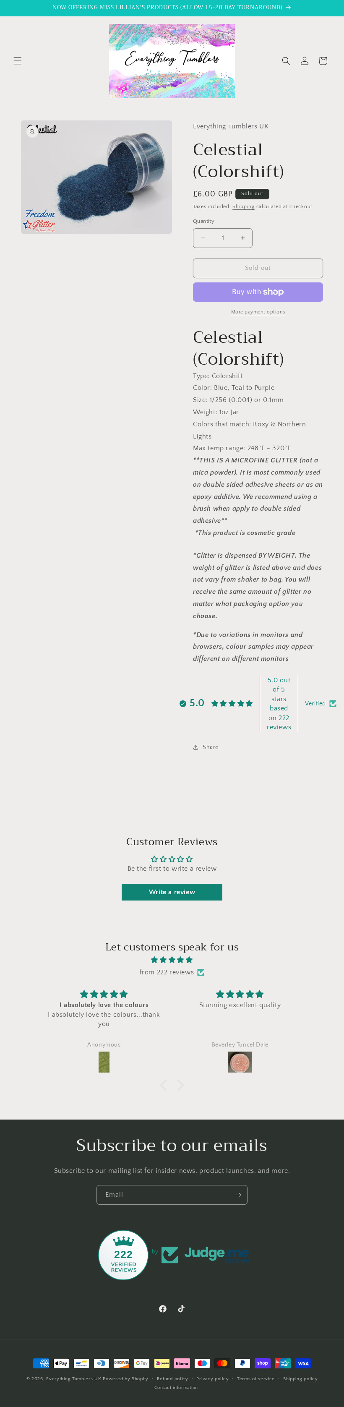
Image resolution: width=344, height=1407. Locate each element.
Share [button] (211, 747)
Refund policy (172, 1378)
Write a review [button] (172, 892)
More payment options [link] (258, 312)
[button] (17, 61)
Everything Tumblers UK (73, 1378)
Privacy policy (212, 1378)
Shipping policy (300, 1378)
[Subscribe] (238, 1195)
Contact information (176, 1387)
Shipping (243, 206)
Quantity (203, 221)
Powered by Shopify (126, 1378)
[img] (172, 960)
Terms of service (256, 1378)
